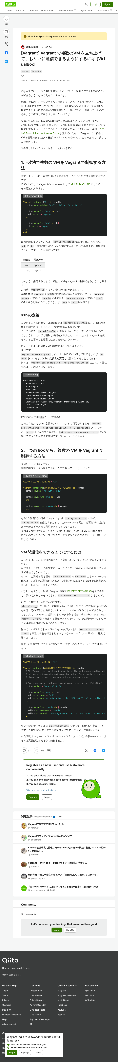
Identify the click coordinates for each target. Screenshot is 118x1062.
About (5, 990)
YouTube (62, 1010)
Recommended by (43, 816)
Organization (86, 10)
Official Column (67, 10)
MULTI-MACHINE (81, 184)
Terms (5, 995)
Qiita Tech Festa (37, 1010)
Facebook (62, 1005)
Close (38, 1052)
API (31, 1024)
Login (95, 4)
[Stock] (6, 32)
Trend (9, 10)
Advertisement (9, 1024)
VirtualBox (36, 71)
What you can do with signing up (41, 790)
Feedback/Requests (11, 1014)
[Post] (6, 44)
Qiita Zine (89, 995)
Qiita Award (35, 1014)
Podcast (61, 1014)
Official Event (47, 10)
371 (6, 24)
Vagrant (25, 71)
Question (33, 10)
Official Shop (91, 1000)
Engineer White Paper (40, 1019)
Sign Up (70, 930)
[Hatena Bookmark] (6, 61)
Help (4, 1019)
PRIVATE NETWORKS (79, 591)
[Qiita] (10, 4)
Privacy (5, 1000)
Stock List (20, 10)
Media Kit (6, 1010)
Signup (107, 4)
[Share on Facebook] (6, 53)
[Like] (6, 19)
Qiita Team (90, 990)
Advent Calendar (38, 1005)
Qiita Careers (104, 10)
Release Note (36, 990)
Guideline (6, 1005)
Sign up (25, 1052)
